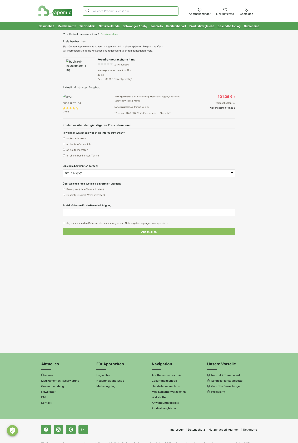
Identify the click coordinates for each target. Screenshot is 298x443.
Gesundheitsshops (164, 380)
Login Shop (103, 375)
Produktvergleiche (201, 26)
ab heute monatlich (77, 149)
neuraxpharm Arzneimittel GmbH (115, 70)
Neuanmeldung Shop (110, 380)
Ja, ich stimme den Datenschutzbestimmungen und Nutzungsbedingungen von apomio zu (117, 223)
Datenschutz (196, 429)
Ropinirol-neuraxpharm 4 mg (83, 34)
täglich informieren (76, 138)
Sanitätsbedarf (176, 26)
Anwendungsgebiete (165, 402)
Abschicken (149, 231)
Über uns (47, 375)
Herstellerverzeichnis (166, 386)
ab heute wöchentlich (78, 144)
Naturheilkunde (109, 26)
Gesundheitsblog (229, 26)
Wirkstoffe (159, 397)
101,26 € (225, 97)
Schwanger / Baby (135, 26)
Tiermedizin (87, 26)
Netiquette (250, 429)
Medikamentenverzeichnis (169, 391)
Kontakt (46, 402)
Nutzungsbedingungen (224, 429)
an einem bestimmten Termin (82, 155)
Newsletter (48, 391)
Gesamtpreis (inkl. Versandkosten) (85, 195)
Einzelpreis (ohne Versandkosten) (85, 189)
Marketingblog (106, 386)
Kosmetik (157, 26)
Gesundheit (46, 26)
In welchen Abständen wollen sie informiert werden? (94, 132)
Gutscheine (251, 26)
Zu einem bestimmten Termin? (80, 165)
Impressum (177, 429)
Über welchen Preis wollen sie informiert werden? (92, 183)
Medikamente (67, 26)
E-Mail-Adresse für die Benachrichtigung (87, 205)
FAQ (43, 397)
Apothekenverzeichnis (166, 375)
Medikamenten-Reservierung (60, 380)
